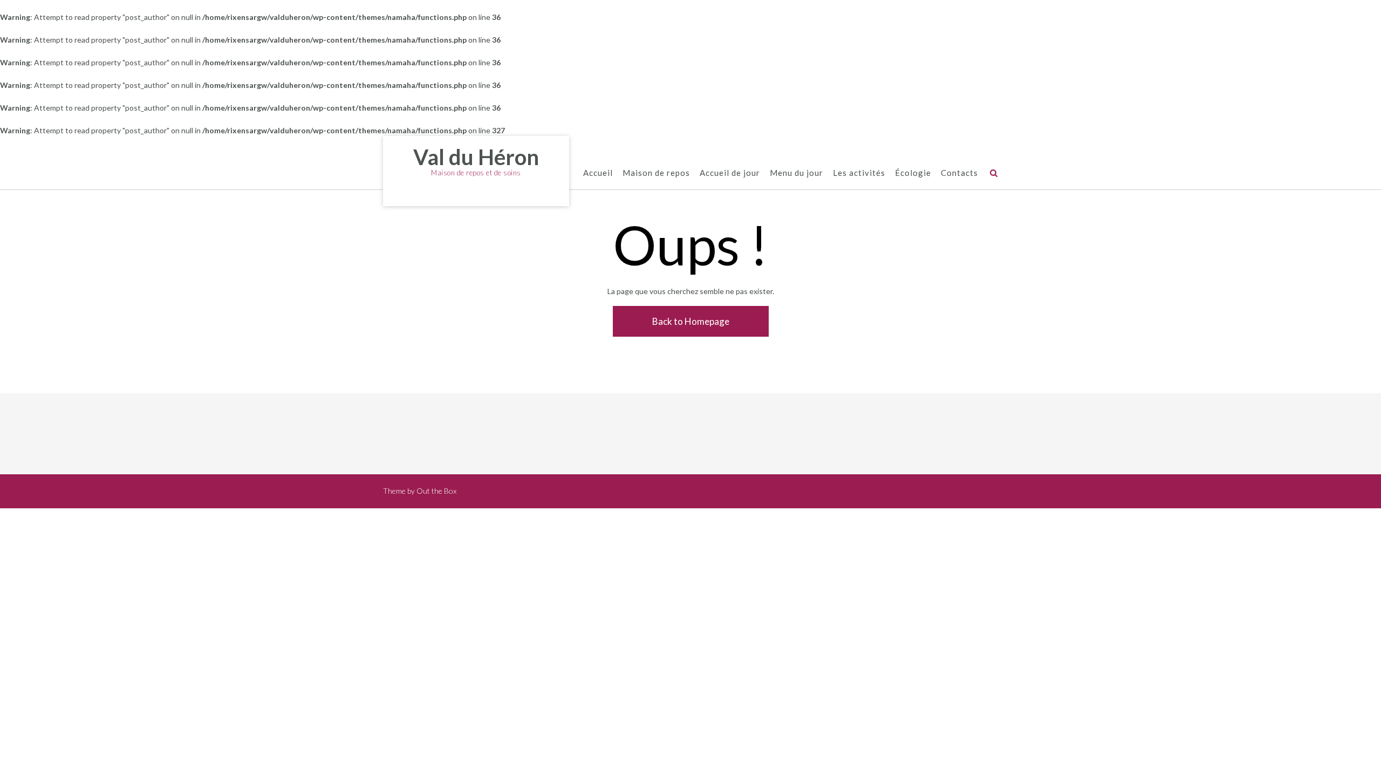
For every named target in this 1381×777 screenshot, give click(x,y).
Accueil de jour (730, 173)
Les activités (859, 173)
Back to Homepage (690, 321)
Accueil (598, 173)
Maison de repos (656, 173)
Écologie (913, 173)
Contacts (959, 173)
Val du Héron (476, 157)
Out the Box (436, 490)
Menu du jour (796, 173)
